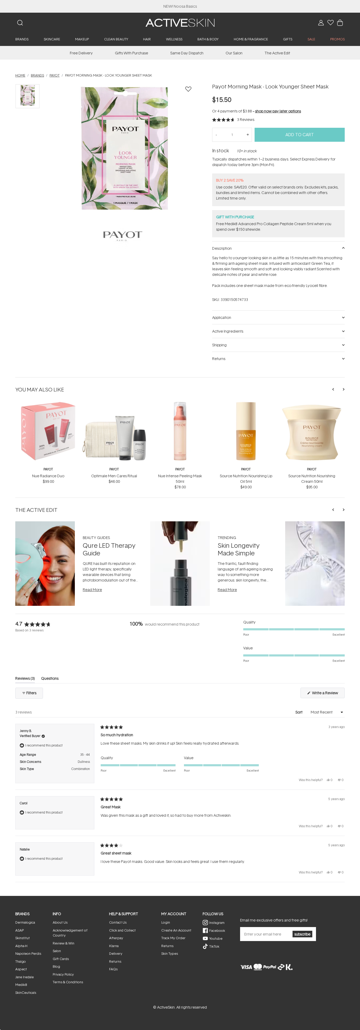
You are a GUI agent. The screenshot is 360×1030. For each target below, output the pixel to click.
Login (165, 922)
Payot (48, 469)
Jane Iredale (24, 977)
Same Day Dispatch (186, 52)
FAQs (113, 969)
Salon (57, 950)
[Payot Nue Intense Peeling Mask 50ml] (180, 403)
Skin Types (169, 953)
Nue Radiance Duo (48, 475)
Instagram (217, 922)
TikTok (214, 946)
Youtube (215, 938)
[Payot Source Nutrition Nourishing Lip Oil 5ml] (246, 403)
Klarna (114, 945)
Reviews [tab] (25, 679)
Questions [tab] (50, 679)
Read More (92, 589)
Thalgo (20, 961)
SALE (311, 39)
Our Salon (234, 52)
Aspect (21, 969)
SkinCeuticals (25, 992)
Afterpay (116, 937)
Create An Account (176, 930)
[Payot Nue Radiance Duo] (48, 403)
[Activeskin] (180, 22)
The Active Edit (277, 52)
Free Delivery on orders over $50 (180, 6)
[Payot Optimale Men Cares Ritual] (114, 403)
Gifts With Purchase (131, 52)
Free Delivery (81, 52)
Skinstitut (22, 937)
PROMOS (337, 39)
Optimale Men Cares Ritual (114, 475)
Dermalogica (25, 922)
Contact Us (118, 922)
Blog (56, 966)
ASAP (19, 930)
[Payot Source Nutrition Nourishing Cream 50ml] (312, 403)
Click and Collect (122, 930)
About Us (60, 922)
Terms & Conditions (68, 982)
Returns (115, 961)
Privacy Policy (63, 974)
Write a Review (328, 694)
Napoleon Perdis (28, 953)
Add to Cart (299, 135)
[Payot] (123, 236)
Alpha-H (21, 945)
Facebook (217, 930)
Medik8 (21, 984)
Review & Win (63, 943)
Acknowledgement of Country (70, 933)
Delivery (115, 953)
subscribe (302, 934)
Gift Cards (61, 958)
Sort (299, 712)
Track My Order (173, 937)
